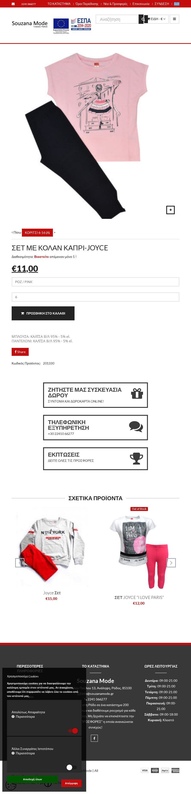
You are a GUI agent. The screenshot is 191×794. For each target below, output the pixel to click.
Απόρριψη (71, 783)
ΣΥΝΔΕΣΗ (162, 4)
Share (21, 352)
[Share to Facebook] (44, 609)
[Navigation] (174, 19)
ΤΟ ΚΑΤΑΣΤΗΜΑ (59, 4)
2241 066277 (28, 4)
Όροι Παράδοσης (87, 4)
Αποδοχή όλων (32, 779)
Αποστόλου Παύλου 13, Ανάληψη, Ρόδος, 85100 (97, 688)
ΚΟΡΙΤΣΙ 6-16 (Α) (37, 232)
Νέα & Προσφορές (115, 4)
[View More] (59, 609)
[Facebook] (94, 738)
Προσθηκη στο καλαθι (45, 313)
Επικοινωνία (141, 4)
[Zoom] (170, 210)
